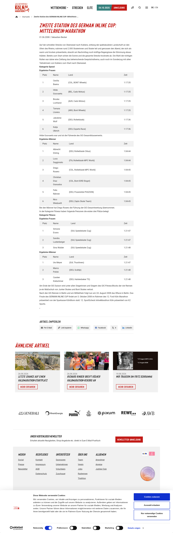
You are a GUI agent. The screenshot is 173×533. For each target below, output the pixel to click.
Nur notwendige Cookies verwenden (152, 514)
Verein (80, 464)
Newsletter (22, 469)
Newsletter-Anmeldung (129, 439)
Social (21, 460)
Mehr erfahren (27, 386)
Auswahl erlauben (152, 505)
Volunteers (60, 469)
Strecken (77, 7)
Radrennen (83, 474)
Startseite (26, 17)
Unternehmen (62, 464)
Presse (21, 464)
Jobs (80, 469)
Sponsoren (60, 460)
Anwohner (100, 460)
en (156, 7)
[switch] (73, 528)
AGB (38, 469)
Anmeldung (112, 7)
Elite (90, 7)
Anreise (99, 464)
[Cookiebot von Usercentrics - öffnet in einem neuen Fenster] (16, 528)
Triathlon (82, 478)
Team (80, 460)
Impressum (41, 464)
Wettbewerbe (58, 7)
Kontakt (39, 460)
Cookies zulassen (152, 497)
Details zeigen (134, 528)
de (152, 7)
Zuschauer (60, 474)
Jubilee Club (101, 469)
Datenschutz (41, 474)
